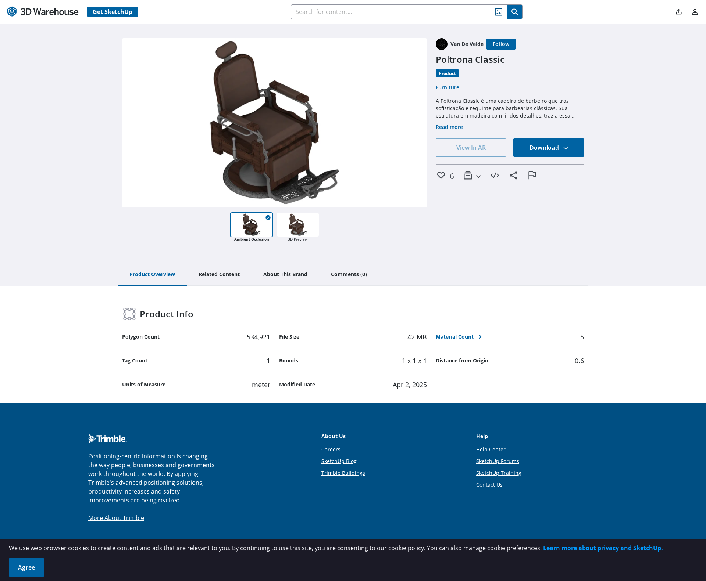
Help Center (491, 449)
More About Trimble (116, 518)
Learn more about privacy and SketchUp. (603, 548)
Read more (449, 126)
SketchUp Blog (339, 461)
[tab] (152, 274)
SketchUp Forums (497, 461)
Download (545, 148)
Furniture (447, 87)
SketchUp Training (498, 472)
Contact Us (489, 484)
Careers (330, 449)
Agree (26, 567)
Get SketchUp (112, 12)
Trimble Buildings (343, 472)
